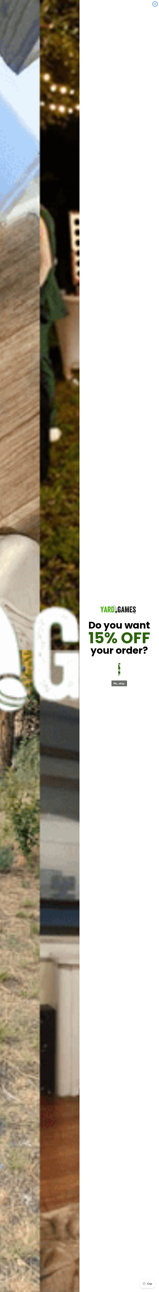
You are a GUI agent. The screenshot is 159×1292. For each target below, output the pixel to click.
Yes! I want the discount (119, 669)
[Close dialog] (155, 4)
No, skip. (119, 683)
